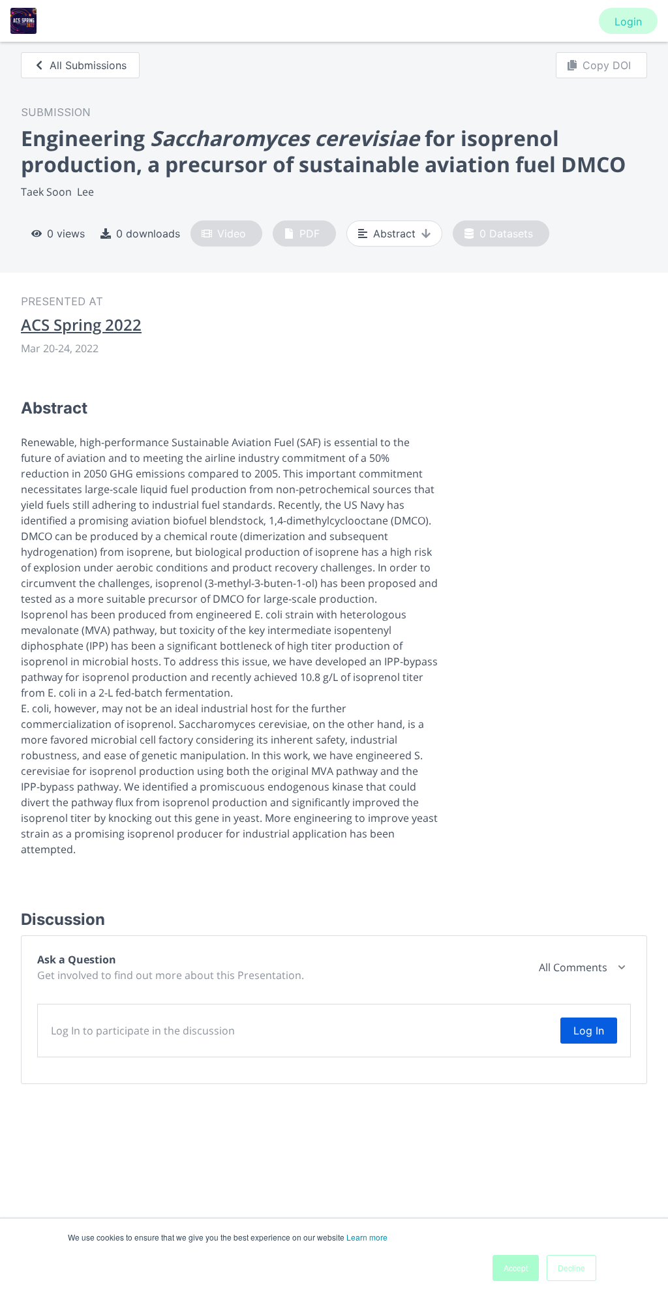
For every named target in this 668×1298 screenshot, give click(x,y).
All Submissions (88, 65)
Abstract (394, 233)
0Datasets (506, 233)
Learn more (366, 1237)
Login (628, 21)
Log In (588, 1030)
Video (231, 233)
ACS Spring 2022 (81, 324)
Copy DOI (607, 65)
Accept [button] (516, 1267)
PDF (309, 233)
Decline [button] (571, 1267)
